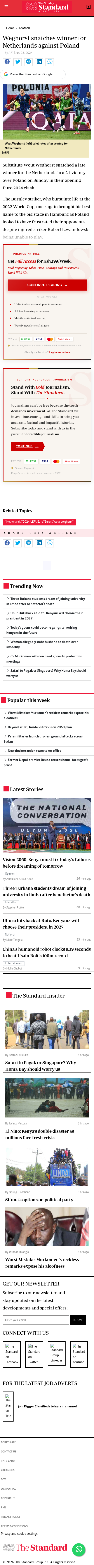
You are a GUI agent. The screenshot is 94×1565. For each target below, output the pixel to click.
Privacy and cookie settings (19, 1534)
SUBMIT (78, 1320)
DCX (3, 1479)
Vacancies (7, 1470)
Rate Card (8, 1461)
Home (10, 28)
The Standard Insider (38, 995)
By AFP (9, 53)
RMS (3, 1507)
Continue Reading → (47, 285)
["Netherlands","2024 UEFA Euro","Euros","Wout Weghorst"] (39, 521)
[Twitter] (36, 1354)
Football (24, 28)
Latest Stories (26, 789)
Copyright (8, 1498)
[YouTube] (81, 1354)
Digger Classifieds (36, 1406)
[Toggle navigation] (6, 7)
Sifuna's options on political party (39, 1199)
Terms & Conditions (14, 1526)
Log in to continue (60, 352)
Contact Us (8, 1452)
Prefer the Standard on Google (31, 74)
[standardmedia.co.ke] (47, 7)
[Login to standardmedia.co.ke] (88, 7)
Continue (27, 446)
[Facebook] (14, 1354)
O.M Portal (8, 1489)
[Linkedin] (59, 1354)
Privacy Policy (10, 1517)
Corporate (8, 1442)
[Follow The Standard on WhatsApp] (78, 1549)
